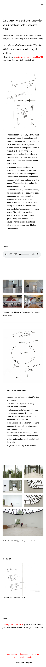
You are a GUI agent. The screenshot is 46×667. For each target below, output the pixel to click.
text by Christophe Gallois (13, 624)
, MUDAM (28, 57)
